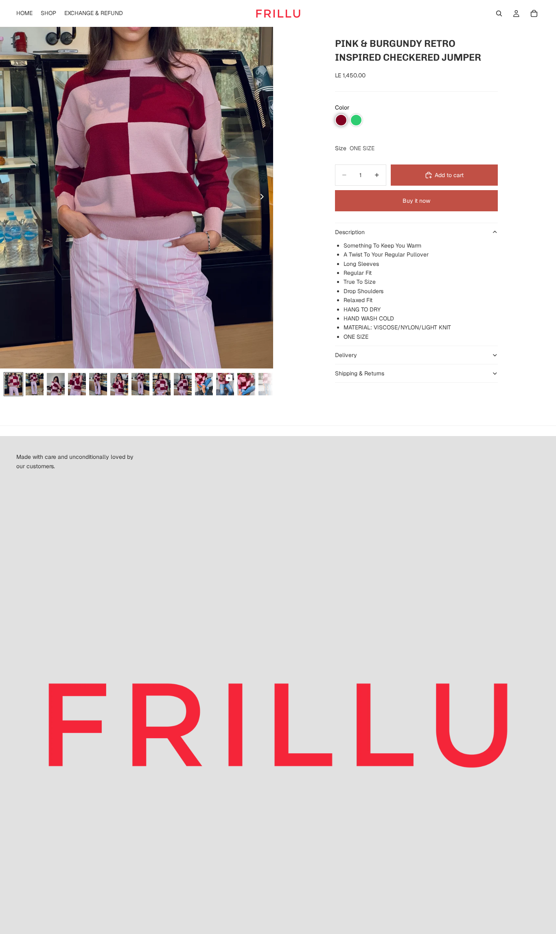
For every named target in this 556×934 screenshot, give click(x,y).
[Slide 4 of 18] (77, 384)
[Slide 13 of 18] (267, 384)
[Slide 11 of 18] (225, 384)
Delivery (346, 355)
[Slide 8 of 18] (162, 384)
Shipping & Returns (359, 373)
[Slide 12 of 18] (246, 384)
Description (350, 232)
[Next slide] (264, 198)
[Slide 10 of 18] (204, 384)
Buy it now (416, 200)
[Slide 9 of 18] (183, 384)
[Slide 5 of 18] (98, 384)
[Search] (499, 13)
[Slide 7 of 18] (140, 384)
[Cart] (534, 13)
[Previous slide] (9, 198)
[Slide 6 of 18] (119, 384)
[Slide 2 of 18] (35, 384)
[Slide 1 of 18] (13, 384)
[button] (341, 120)
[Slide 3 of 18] (56, 384)
